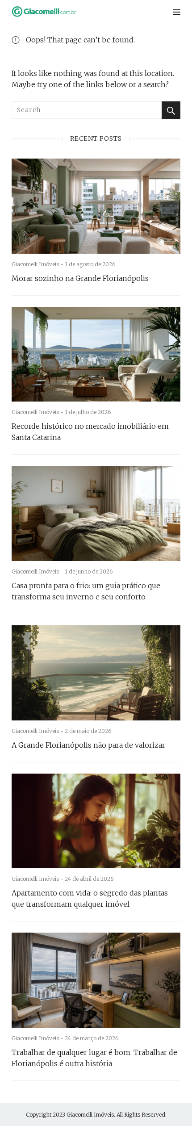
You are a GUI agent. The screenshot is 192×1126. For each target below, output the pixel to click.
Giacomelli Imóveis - (38, 264)
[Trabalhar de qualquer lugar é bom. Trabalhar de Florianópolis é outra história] (96, 980)
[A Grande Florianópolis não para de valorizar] (96, 672)
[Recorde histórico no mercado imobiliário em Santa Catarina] (96, 354)
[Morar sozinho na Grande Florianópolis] (96, 206)
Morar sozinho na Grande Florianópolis (80, 278)
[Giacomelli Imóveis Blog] (66, 11)
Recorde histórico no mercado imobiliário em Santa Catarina (90, 432)
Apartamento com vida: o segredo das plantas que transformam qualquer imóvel (90, 898)
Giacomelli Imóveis (90, 1114)
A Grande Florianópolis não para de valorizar (88, 745)
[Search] (171, 110)
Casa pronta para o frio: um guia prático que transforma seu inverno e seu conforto (86, 591)
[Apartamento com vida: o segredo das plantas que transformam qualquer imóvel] (96, 821)
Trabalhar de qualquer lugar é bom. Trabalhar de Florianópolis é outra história (94, 1058)
